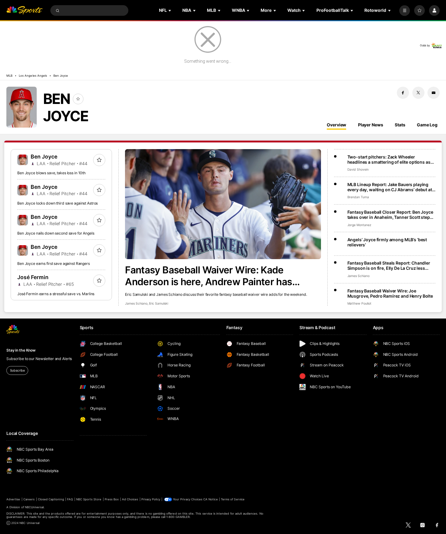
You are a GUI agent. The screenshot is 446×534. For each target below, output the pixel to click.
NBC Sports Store (89, 499)
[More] (404, 10)
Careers (29, 499)
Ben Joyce (60, 75)
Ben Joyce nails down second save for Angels (55, 233)
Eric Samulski (158, 303)
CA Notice (210, 499)
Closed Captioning (51, 499)
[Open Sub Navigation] (170, 10)
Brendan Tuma (358, 197)
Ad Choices (130, 499)
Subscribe (17, 370)
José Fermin (33, 277)
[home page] (24, 10)
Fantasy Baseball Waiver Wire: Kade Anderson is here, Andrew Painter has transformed (208, 276)
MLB (9, 75)
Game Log (427, 124)
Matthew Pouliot (359, 303)
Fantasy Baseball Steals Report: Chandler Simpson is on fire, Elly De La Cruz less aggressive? (388, 265)
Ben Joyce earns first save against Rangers (53, 263)
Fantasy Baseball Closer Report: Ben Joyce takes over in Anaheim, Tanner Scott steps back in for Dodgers (390, 214)
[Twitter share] (418, 93)
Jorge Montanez (359, 225)
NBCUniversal (34, 507)
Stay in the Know (20, 350)
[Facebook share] (403, 93)
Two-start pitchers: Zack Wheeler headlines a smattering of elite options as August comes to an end (389, 159)
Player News (370, 124)
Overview (336, 124)
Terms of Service (233, 499)
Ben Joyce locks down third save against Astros (57, 203)
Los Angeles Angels (33, 75)
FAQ (70, 499)
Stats (400, 124)
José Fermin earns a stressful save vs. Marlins (55, 294)
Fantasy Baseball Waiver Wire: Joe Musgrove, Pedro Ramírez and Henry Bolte (390, 293)
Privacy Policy (150, 499)
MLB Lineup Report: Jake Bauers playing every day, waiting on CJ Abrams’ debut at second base (389, 187)
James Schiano (136, 303)
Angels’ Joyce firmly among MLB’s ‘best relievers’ (387, 242)
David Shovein (358, 170)
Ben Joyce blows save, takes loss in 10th (51, 173)
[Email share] (433, 93)
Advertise (13, 499)
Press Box (112, 499)
